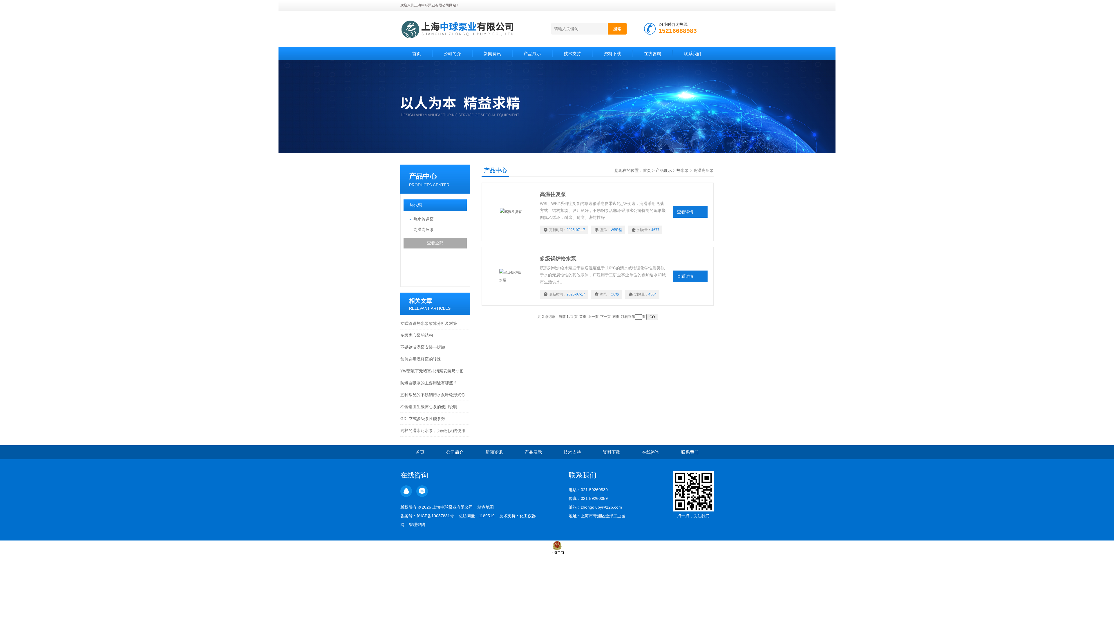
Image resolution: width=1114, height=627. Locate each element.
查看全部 (435, 243)
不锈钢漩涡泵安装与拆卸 (422, 347)
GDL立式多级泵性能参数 (422, 418)
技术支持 (572, 53)
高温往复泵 (553, 194)
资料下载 (612, 53)
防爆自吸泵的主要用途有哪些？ (428, 383)
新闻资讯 (492, 53)
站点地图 (486, 507)
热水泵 (415, 205)
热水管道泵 (423, 219)
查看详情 (685, 212)
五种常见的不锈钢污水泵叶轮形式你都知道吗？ (435, 394)
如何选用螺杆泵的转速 (420, 359)
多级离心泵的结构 (416, 335)
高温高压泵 (423, 229)
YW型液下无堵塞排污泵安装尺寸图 (432, 371)
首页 (416, 53)
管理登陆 (417, 524)
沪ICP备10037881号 (435, 516)
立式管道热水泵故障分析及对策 (428, 323)
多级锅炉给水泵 (558, 259)
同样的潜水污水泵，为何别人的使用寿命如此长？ (435, 430)
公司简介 (452, 53)
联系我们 (692, 53)
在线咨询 (652, 53)
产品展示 (532, 53)
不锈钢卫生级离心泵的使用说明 (428, 406)
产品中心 (423, 176)
